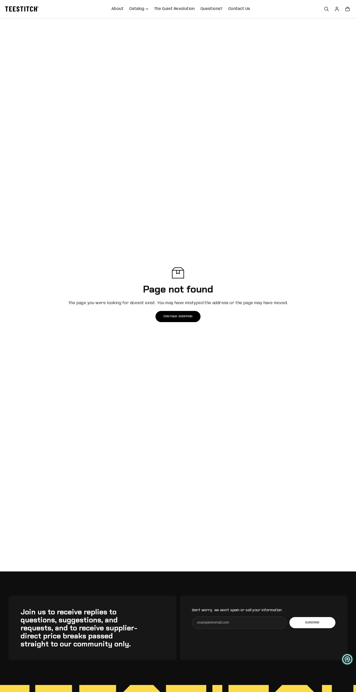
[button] (347, 659)
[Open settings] (326, 9)
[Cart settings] (347, 9)
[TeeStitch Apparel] (22, 9)
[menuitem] (117, 9)
